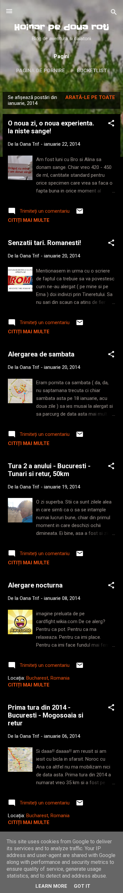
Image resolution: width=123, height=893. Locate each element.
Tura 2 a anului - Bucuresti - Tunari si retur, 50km (49, 470)
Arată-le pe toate (90, 97)
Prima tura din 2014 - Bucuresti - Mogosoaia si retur (45, 715)
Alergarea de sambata (41, 354)
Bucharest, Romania (48, 678)
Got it (82, 886)
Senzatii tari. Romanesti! (44, 243)
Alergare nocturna (35, 585)
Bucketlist (92, 71)
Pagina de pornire (40, 71)
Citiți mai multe (29, 220)
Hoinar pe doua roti (61, 27)
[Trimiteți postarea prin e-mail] (80, 213)
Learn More (51, 886)
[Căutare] (114, 13)
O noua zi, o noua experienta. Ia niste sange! (51, 127)
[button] (111, 124)
